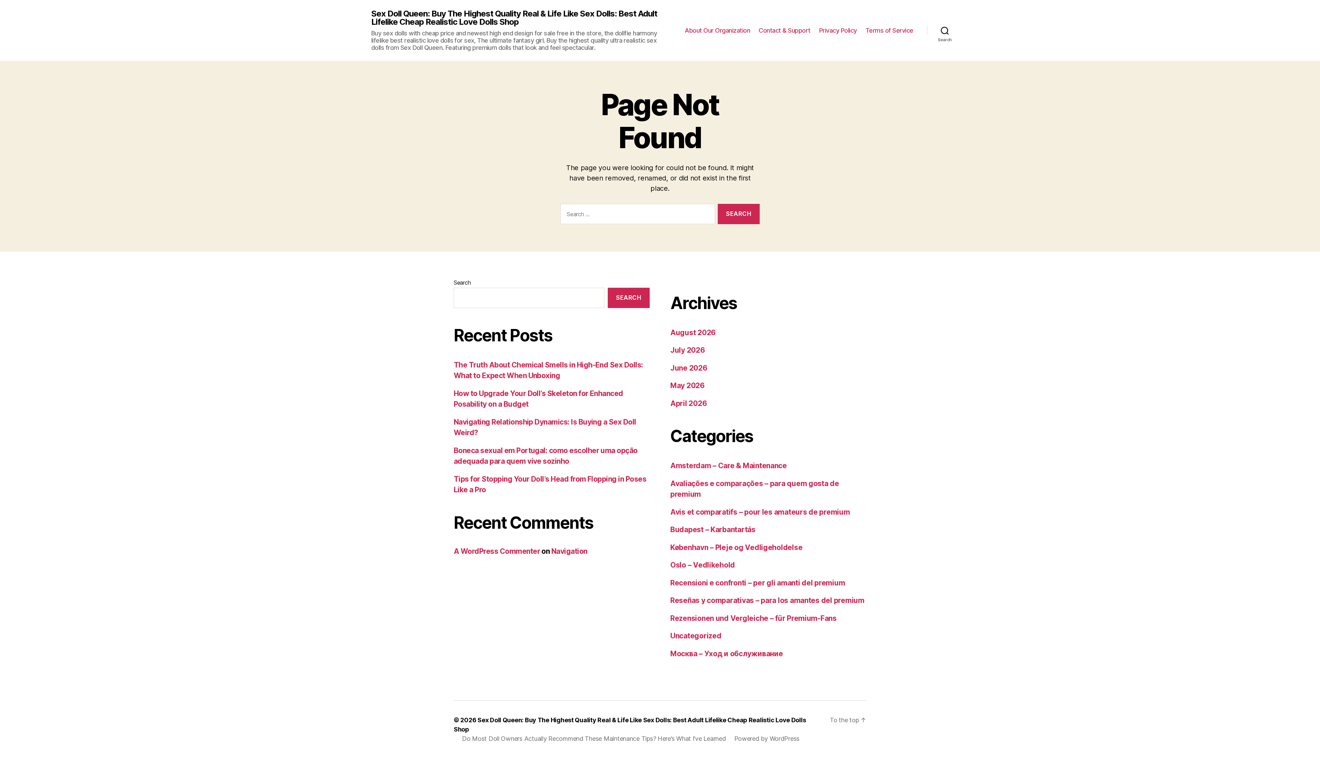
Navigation (569, 551)
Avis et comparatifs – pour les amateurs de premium (760, 512)
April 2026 (688, 403)
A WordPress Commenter (497, 551)
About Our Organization (717, 30)
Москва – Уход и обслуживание (726, 653)
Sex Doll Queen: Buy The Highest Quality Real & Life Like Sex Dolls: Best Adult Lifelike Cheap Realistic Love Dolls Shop (514, 18)
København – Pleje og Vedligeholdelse (736, 547)
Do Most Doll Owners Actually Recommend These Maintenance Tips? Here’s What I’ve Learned (594, 738)
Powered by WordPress (767, 738)
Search (462, 282)
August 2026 (693, 332)
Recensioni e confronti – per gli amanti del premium (757, 583)
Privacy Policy (838, 30)
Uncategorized (696, 635)
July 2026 (687, 350)
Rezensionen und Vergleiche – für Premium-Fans (753, 618)
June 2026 (688, 368)
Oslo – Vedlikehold (702, 565)
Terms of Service (889, 30)
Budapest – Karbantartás (713, 529)
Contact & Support (785, 30)
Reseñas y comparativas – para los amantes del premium (767, 600)
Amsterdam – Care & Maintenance (728, 465)
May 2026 (687, 385)
